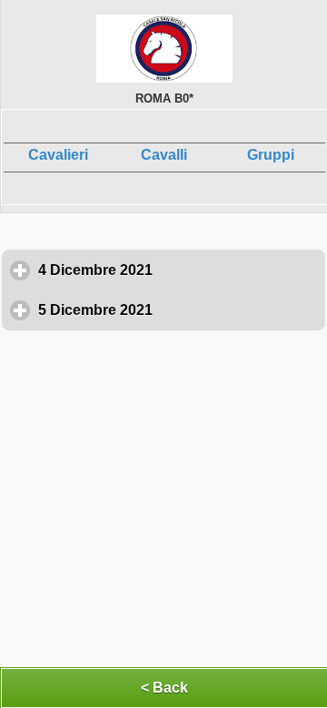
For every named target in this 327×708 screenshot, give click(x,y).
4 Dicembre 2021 (180, 270)
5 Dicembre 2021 (180, 310)
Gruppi (270, 154)
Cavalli (164, 154)
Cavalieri (58, 154)
